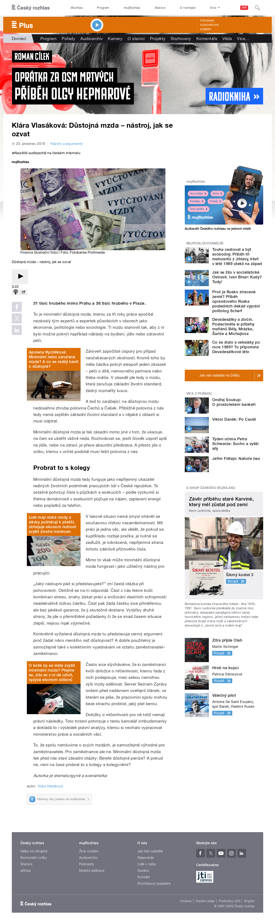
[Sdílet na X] (17, 318)
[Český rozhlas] (31, 8)
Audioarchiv (209, 24)
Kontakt (144, 877)
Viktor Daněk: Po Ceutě (234, 419)
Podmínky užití (229, 901)
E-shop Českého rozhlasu (210, 488)
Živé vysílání (197, 209)
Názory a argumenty (66, 144)
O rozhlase (188, 7)
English (249, 901)
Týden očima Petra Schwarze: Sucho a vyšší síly (235, 444)
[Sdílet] (23, 292)
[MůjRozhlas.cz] (20, 162)
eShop (25, 871)
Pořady (68, 38)
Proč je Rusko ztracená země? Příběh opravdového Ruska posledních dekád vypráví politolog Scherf (236, 301)
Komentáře (206, 38)
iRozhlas (77, 7)
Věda (227, 38)
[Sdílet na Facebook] (17, 307)
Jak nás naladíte (150, 851)
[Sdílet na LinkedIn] (17, 330)
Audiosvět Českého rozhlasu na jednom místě (218, 228)
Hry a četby (196, 193)
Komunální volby (33, 858)
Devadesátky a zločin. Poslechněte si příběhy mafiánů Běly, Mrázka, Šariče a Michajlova (233, 326)
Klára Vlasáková (50, 786)
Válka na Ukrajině (33, 851)
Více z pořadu (199, 394)
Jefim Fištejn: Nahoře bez (236, 458)
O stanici (136, 38)
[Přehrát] (20, 276)
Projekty (158, 38)
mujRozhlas (132, 7)
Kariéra (143, 871)
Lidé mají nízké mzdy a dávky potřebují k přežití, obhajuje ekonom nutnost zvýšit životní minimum (52, 524)
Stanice (160, 7)
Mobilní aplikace (92, 871)
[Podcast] (16, 292)
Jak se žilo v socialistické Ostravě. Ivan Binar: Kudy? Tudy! (237, 277)
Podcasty (86, 864)
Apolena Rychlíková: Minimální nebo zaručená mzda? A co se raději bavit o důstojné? (53, 359)
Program (103, 7)
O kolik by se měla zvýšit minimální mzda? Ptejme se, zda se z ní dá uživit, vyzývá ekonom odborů (52, 672)
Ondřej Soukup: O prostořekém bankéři (233, 402)
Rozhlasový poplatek (154, 883)
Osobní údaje (205, 901)
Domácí (19, 38)
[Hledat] (257, 8)
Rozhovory (181, 38)
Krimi (216, 193)
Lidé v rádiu (147, 864)
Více (243, 38)
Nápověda (146, 858)
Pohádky (195, 201)
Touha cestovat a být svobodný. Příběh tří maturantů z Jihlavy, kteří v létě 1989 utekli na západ (237, 256)
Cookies (185, 901)
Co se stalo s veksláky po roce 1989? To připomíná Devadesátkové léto (236, 347)
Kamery (205, 29)
